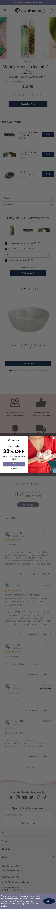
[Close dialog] (54, 437)
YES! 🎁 (14, 464)
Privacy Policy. (14, 901)
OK (48, 901)
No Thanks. (14, 468)
